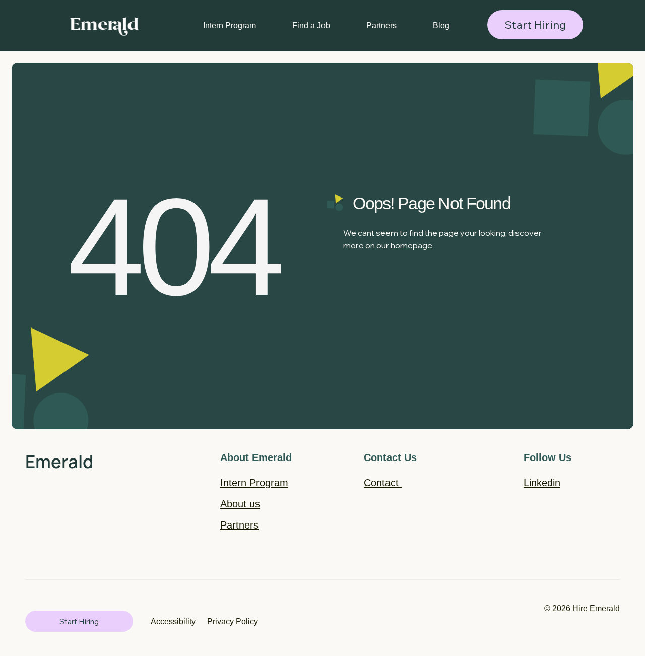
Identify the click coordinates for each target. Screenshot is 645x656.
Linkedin (542, 482)
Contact (383, 482)
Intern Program (254, 482)
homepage (411, 245)
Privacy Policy (232, 621)
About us (240, 503)
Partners (239, 525)
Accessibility (173, 621)
